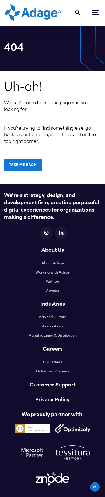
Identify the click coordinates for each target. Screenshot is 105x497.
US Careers (52, 362)
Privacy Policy (52, 400)
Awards (52, 291)
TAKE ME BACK (23, 165)
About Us (52, 250)
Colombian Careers (52, 371)
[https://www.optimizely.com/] (72, 434)
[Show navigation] (95, 13)
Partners (53, 282)
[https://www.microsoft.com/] (32, 466)
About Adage (52, 263)
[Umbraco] (32, 435)
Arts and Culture (52, 317)
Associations (52, 326)
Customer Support (53, 385)
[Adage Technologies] (32, 13)
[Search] (77, 13)
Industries (52, 304)
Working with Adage (52, 272)
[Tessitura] (72, 461)
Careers (52, 349)
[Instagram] (46, 233)
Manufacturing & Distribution (52, 335)
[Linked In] (61, 233)
